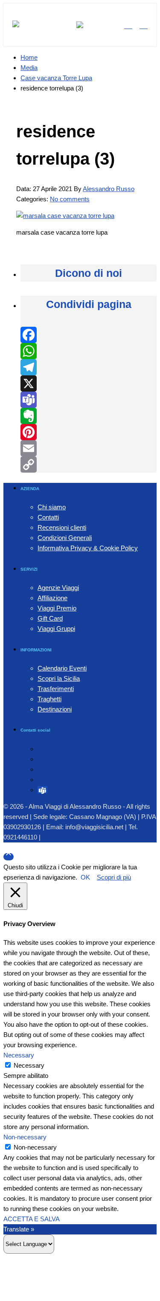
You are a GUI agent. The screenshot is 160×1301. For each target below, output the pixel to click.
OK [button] (85, 877)
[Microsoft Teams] (42, 789)
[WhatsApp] (88, 351)
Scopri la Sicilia (59, 678)
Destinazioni (55, 709)
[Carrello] (144, 24)
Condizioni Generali (65, 537)
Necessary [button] (18, 1055)
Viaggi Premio (57, 608)
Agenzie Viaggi (58, 587)
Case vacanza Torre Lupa (56, 77)
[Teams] (88, 400)
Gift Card (50, 618)
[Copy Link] (88, 464)
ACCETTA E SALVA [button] (31, 1219)
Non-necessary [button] (25, 1137)
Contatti (48, 517)
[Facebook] (88, 335)
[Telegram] (88, 367)
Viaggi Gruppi (56, 628)
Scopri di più (114, 877)
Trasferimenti (56, 688)
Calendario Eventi (62, 668)
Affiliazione (52, 597)
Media (29, 67)
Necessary (29, 1065)
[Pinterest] (88, 432)
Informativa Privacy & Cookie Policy (88, 548)
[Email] (88, 448)
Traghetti (49, 699)
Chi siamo (52, 507)
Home (29, 57)
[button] (15, 24)
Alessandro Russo (108, 188)
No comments (70, 199)
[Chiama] (128, 24)
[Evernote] (88, 416)
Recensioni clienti (62, 527)
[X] (88, 383)
